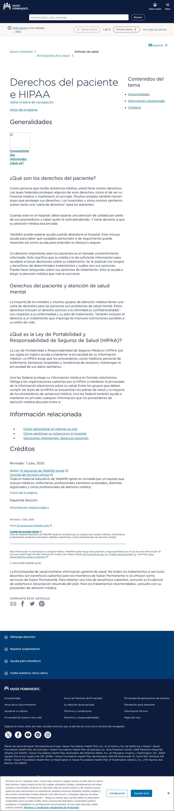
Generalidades (139, 94)
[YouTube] (27, 734)
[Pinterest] (37, 734)
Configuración (117, 793)
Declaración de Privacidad (64, 807)
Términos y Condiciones (36, 807)
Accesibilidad (12, 698)
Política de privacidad (121, 554)
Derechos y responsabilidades (81, 717)
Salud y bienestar (21, 51)
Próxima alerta (124, 29)
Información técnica (136, 711)
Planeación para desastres (139, 704)
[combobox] (79, 17)
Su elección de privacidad (79, 704)
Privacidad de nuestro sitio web (23, 717)
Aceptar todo (141, 793)
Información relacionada (28, 507)
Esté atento (20, 28)
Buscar (138, 17)
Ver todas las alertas (155, 29)
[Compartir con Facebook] (22, 603)
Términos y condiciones (78, 711)
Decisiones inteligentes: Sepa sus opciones (56, 438)
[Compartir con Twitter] (32, 603)
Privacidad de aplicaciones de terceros (147, 698)
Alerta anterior (89, 29)
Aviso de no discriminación (20, 704)
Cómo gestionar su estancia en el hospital (54, 433)
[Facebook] (17, 734)
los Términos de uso (93, 554)
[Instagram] (47, 734)
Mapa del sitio (132, 717)
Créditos (134, 107)
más (18, 31)
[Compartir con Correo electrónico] (13, 603)
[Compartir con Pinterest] (41, 603)
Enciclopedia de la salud (53, 55)
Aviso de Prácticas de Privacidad (83, 698)
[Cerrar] (168, 793)
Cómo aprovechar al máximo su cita (50, 429)
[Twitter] (7, 734)
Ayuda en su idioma (16, 711)
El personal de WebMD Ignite (33, 525)
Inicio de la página (23, 492)
